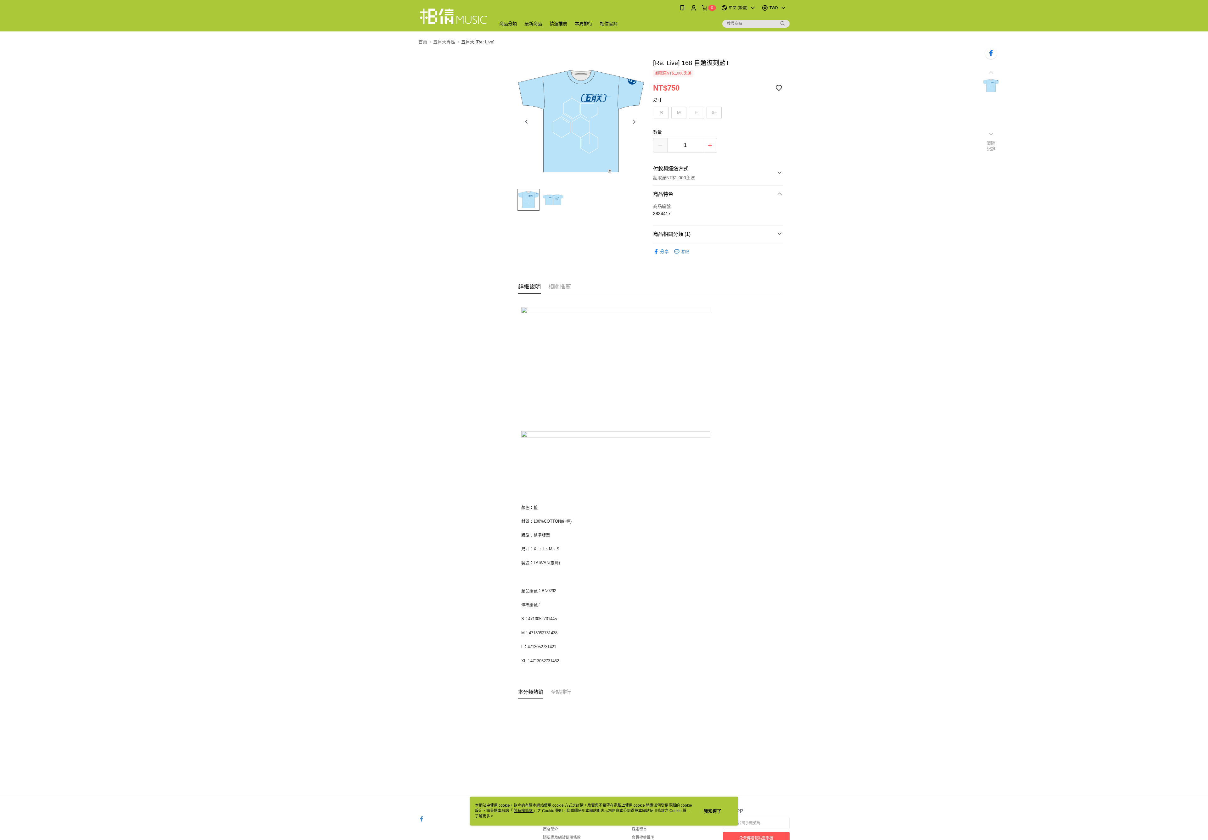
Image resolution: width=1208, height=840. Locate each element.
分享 (664, 251)
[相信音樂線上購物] (453, 16)
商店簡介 (550, 829)
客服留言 (639, 829)
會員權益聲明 (643, 837)
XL (714, 112)
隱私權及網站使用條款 (562, 837)
